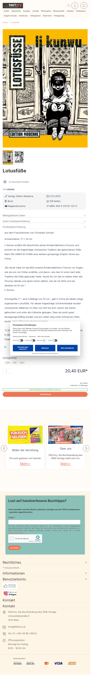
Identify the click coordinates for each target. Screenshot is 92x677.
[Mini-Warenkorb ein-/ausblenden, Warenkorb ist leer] (83, 5)
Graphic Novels (10, 16)
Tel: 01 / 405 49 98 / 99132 (22, 633)
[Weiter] (86, 448)
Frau (14, 362)
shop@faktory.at (16, 626)
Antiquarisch (35, 16)
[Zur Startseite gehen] (13, 5)
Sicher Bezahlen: (19, 658)
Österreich (47, 16)
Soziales (26, 11)
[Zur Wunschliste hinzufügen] (5, 182)
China (8, 362)
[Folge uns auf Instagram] (45, 593)
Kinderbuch (81, 11)
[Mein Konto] (74, 5)
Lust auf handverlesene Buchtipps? (37, 501)
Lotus (22, 362)
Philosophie (46, 11)
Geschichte (16, 11)
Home (5, 22)
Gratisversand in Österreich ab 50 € (45, 390)
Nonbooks (23, 16)
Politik (6, 11)
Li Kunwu (10, 189)
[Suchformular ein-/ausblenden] (68, 5)
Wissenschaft (58, 11)
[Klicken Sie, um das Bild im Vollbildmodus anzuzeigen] (45, 88)
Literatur (70, 11)
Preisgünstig (59, 16)
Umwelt (35, 11)
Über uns (65, 448)
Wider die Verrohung (25, 450)
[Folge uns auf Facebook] (45, 586)
